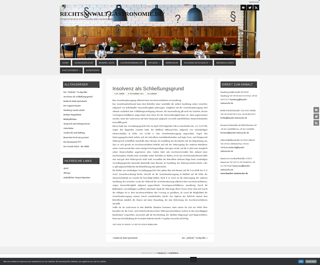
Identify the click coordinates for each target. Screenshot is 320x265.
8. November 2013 (136, 94)
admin (121, 94)
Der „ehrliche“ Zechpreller (195, 238)
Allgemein (152, 94)
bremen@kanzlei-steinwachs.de (234, 133)
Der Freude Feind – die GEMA (76, 146)
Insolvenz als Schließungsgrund (78, 96)
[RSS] (316, 123)
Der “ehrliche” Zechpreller (75, 92)
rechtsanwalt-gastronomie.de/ (112, 14)
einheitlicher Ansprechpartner (77, 177)
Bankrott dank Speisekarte (125, 238)
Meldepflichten (70, 119)
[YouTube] (316, 110)
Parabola (161, 253)
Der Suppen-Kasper (72, 105)
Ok (301, 261)
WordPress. (173, 253)
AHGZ (66, 168)
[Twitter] (316, 116)
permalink (152, 224)
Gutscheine (69, 128)
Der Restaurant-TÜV (73, 142)
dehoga (67, 173)
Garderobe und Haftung (74, 133)
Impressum (254, 2)
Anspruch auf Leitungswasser (77, 124)
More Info (311, 261)
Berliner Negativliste (72, 115)
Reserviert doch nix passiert (76, 137)
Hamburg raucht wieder (74, 110)
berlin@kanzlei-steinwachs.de (233, 118)
